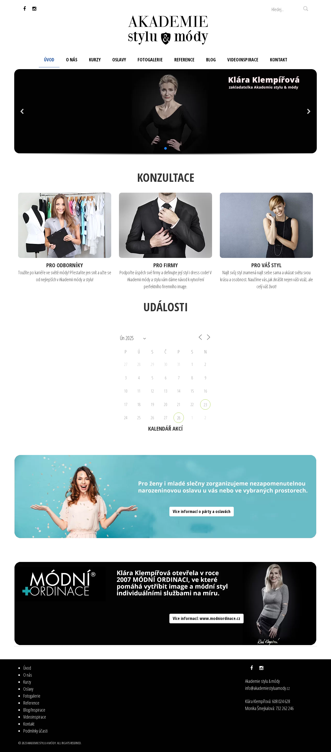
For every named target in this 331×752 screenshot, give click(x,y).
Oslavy (28, 689)
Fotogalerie (31, 696)
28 (178, 418)
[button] (22, 111)
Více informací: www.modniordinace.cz (206, 618)
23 (205, 405)
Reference (31, 703)
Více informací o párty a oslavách (201, 511)
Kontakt (28, 724)
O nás (27, 675)
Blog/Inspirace (34, 710)
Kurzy (27, 682)
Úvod (27, 668)
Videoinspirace (34, 717)
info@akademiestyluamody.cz (267, 688)
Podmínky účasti (35, 731)
